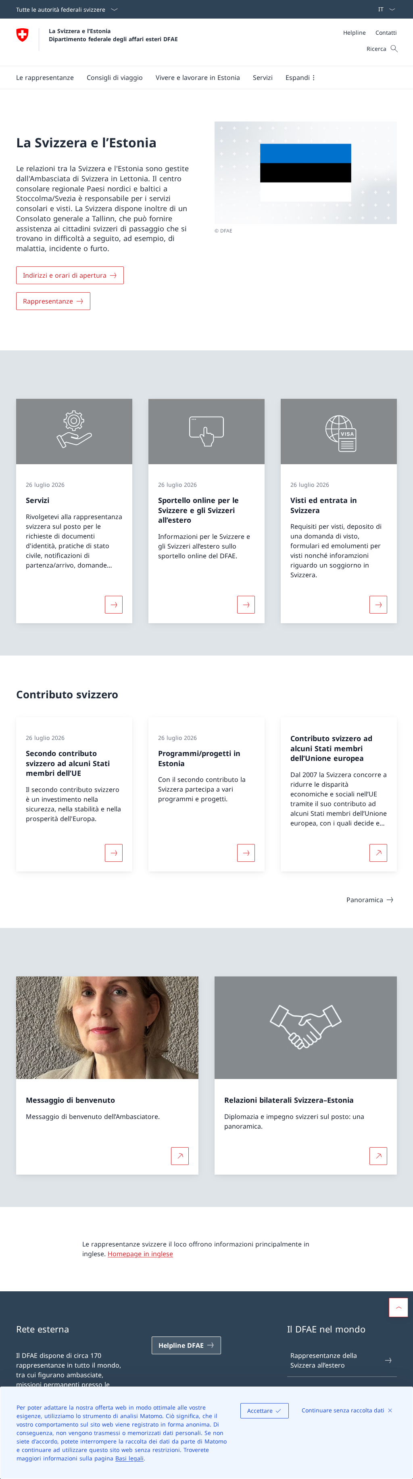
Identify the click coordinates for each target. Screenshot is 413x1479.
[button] (45, 77)
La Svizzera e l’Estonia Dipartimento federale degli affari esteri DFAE (113, 34)
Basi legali (129, 1458)
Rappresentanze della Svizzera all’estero (323, 1360)
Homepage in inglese (140, 1253)
